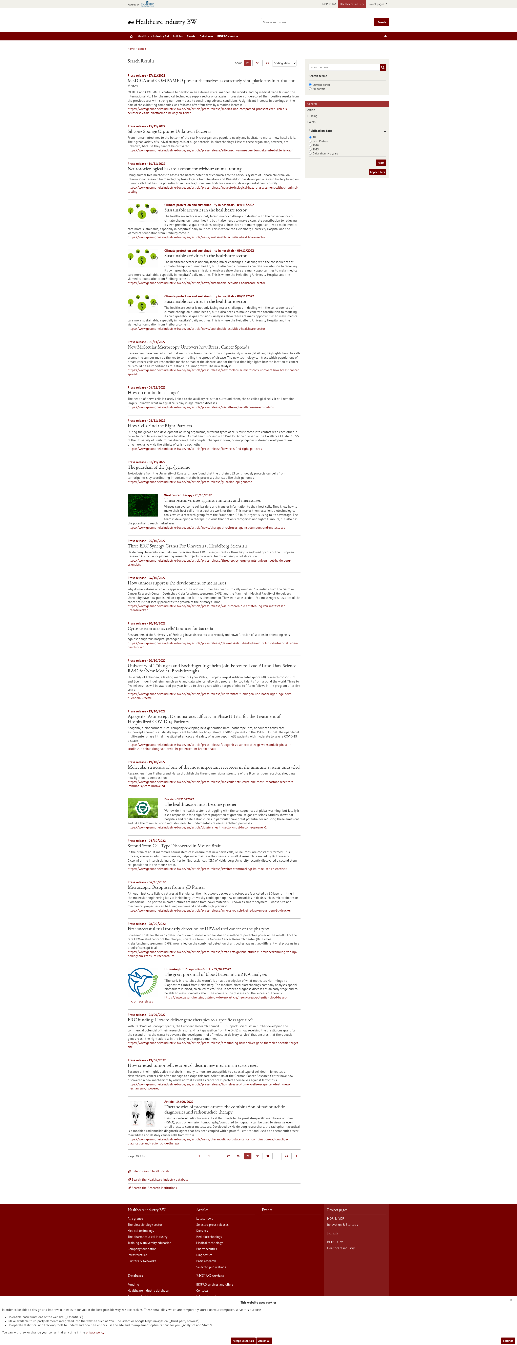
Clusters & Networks (142, 1261)
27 (228, 1156)
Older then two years (325, 153)
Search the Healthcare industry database (160, 1179)
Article (311, 110)
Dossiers (202, 1231)
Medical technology (141, 1231)
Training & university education (149, 1243)
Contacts (202, 1290)
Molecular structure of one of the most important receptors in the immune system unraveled (214, 767)
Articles (178, 36)
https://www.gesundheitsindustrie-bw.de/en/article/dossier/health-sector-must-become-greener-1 (197, 827)
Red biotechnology (209, 1237)
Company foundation (142, 1249)
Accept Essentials (243, 1341)
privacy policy (95, 1332)
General (312, 104)
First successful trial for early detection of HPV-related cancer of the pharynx (198, 929)
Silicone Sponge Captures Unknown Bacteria (169, 131)
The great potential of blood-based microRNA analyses (215, 974)
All (314, 137)
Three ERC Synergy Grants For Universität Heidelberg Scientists (188, 546)
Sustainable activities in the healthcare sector (205, 210)
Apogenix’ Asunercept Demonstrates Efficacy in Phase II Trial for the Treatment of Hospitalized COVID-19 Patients (204, 719)
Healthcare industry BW (153, 36)
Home (131, 49)
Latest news (204, 1218)
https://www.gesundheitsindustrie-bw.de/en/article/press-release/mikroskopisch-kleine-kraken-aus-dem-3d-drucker (209, 910)
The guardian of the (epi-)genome (159, 467)
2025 (316, 149)
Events (191, 36)
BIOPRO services (228, 36)
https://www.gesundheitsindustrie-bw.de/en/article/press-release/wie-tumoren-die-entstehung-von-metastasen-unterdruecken (207, 608)
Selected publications (211, 1267)
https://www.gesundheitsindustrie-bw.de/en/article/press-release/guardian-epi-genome (190, 482)
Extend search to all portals (150, 1171)
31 (267, 1156)
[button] (383, 131)
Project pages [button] (376, 4)
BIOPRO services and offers (214, 1284)
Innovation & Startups (342, 1224)
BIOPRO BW (329, 4)
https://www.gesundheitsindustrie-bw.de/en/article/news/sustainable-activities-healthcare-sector (196, 237)
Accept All (264, 1341)
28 (238, 1156)
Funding (312, 116)
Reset (381, 163)
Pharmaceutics (206, 1249)
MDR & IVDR (335, 1218)
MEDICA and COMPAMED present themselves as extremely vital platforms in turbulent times (211, 84)
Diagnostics (204, 1255)
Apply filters (377, 172)
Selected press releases (212, 1224)
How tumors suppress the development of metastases (177, 583)
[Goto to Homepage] (165, 22)
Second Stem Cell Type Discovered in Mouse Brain (175, 846)
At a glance (135, 1218)
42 (286, 1156)
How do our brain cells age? (153, 393)
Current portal (321, 85)
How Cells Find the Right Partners (160, 426)
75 (268, 63)
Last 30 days (320, 141)
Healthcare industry (352, 4)
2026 (316, 145)
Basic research (206, 1261)
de (385, 36)
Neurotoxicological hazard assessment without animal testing (184, 169)
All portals (319, 89)
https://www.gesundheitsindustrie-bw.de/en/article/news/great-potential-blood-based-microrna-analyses (207, 999)
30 (257, 1156)
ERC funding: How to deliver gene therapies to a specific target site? (190, 1020)
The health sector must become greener (200, 804)
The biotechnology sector (145, 1224)
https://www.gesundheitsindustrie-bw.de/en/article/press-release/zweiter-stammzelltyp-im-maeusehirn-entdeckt (208, 869)
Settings (508, 1341)
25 (248, 63)
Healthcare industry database (148, 1290)
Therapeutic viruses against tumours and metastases (212, 500)
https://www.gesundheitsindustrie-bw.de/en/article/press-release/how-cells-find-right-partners (195, 449)
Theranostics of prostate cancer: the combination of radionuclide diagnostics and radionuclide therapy (224, 1110)
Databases (206, 36)
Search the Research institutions (154, 1188)
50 (258, 63)
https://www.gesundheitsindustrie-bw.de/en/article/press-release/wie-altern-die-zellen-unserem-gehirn (201, 407)
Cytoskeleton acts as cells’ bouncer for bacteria (170, 629)
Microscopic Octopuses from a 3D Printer (166, 887)
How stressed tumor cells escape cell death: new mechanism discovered (192, 1065)
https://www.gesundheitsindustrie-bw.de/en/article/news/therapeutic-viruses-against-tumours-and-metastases (206, 527)
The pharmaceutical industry (147, 1237)
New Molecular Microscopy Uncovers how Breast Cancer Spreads (188, 347)
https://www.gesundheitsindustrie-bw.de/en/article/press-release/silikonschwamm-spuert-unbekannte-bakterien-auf (210, 150)
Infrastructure (137, 1255)
